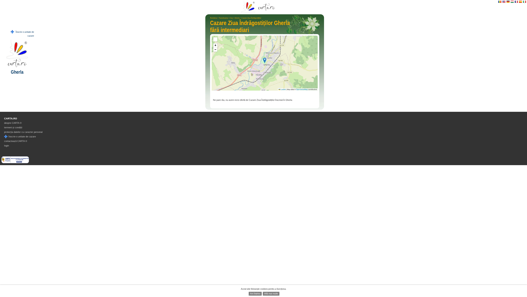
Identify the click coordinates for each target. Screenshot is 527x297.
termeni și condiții (13, 127)
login (6, 145)
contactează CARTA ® (15, 141)
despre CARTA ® (13, 123)
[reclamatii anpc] (15, 162)
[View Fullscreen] (215, 39)
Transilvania (223, 18)
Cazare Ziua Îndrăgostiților (251, 18)
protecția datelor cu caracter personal (23, 132)
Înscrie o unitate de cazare (24, 34)
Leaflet (283, 89)
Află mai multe (271, 293)
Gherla (237, 18)
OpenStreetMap (302, 89)
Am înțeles (255, 293)
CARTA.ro (10, 118)
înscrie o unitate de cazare (22, 136)
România (213, 18)
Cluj (231, 18)
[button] (264, 60)
